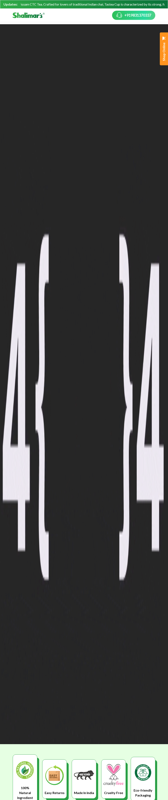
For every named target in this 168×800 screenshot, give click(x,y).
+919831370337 (137, 15)
